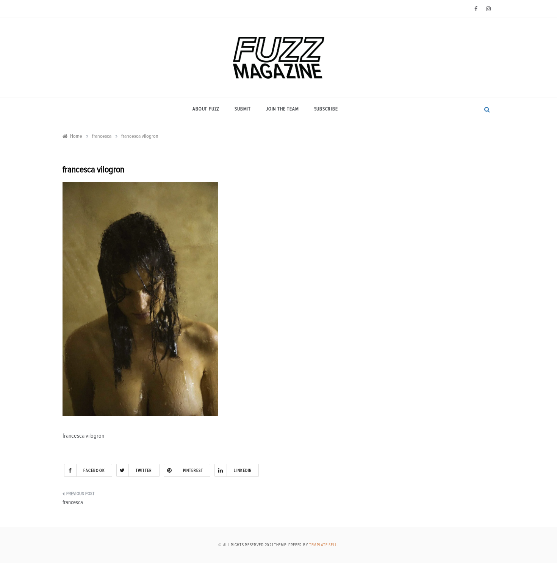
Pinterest (193, 470)
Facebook (94, 470)
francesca (73, 502)
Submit (243, 109)
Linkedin (243, 470)
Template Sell (323, 545)
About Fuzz (205, 109)
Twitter (144, 470)
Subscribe (326, 109)
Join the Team (282, 109)
